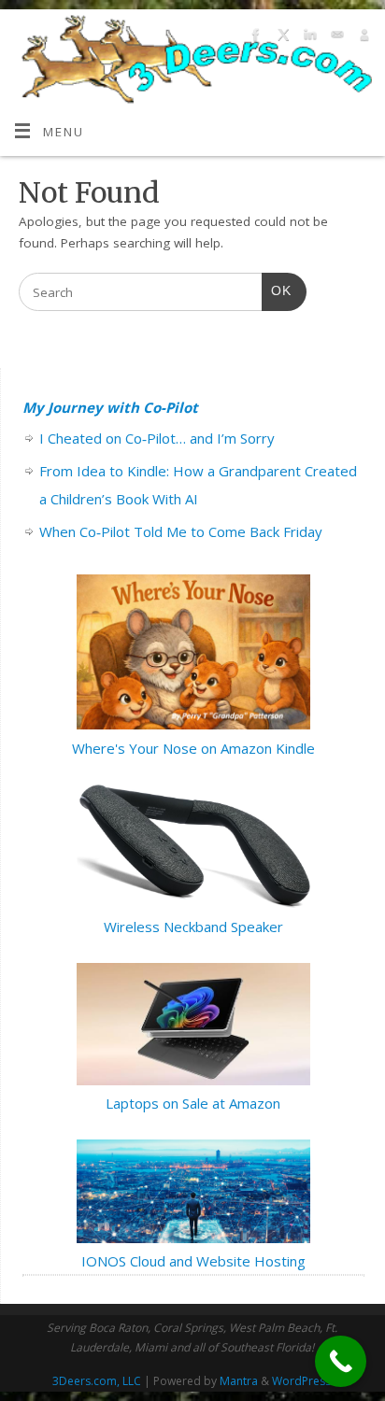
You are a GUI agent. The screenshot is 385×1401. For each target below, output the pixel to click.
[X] (280, 37)
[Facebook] (253, 37)
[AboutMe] (362, 37)
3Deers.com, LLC (96, 1381)
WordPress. (303, 1381)
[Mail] (335, 37)
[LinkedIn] (307, 37)
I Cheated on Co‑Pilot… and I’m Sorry (157, 438)
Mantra (239, 1381)
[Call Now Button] (340, 1361)
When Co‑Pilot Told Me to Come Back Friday (180, 531)
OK (277, 290)
